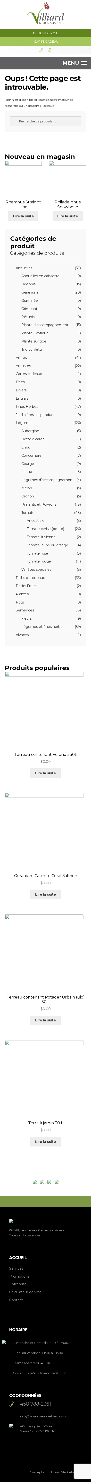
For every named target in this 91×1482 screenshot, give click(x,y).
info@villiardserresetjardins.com (45, 1416)
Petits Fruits (26, 586)
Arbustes (23, 366)
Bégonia (28, 284)
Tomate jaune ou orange (47, 545)
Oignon (27, 496)
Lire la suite (23, 216)
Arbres (21, 357)
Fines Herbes (27, 406)
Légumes (24, 423)
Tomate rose (37, 553)
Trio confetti (31, 349)
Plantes (22, 594)
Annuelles (24, 268)
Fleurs (26, 618)
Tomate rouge (39, 561)
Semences (25, 610)
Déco (20, 382)
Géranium (29, 292)
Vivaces (22, 635)
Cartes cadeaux (29, 374)
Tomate (27, 512)
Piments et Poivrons (38, 504)
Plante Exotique (35, 333)
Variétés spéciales (36, 569)
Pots (20, 602)
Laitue (26, 471)
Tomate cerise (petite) (45, 529)
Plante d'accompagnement (44, 325)
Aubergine (30, 431)
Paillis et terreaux (30, 578)
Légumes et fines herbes (42, 626)
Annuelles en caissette (40, 276)
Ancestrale (35, 520)
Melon (26, 488)
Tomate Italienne (41, 537)
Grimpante (30, 309)
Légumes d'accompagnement (47, 480)
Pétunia (28, 317)
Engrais (22, 398)
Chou (25, 447)
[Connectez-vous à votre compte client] (50, 50)
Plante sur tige (33, 341)
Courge (27, 464)
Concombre (31, 455)
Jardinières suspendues (35, 415)
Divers (21, 390)
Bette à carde (33, 439)
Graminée (29, 300)
